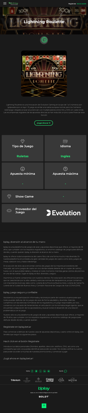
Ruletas (23, 156)
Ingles (65, 156)
